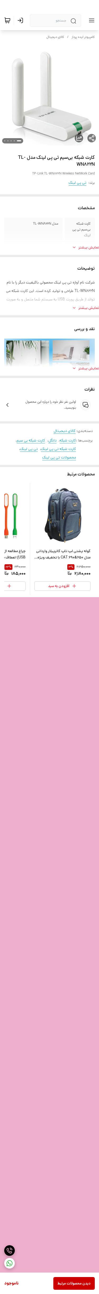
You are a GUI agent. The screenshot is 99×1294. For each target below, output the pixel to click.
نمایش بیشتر (88, 247)
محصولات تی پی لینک (59, 457)
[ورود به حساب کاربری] (21, 20)
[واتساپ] (9, 1263)
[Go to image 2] (14, 140)
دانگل (52, 440)
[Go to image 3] (11, 140)
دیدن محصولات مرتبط (74, 1283)
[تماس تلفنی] (9, 1250)
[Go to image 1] (19, 140)
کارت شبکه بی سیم (31, 440)
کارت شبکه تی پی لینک (58, 449)
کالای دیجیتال (55, 37)
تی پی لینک (77, 182)
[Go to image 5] (4, 140)
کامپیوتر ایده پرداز (83, 37)
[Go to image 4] (7, 140)
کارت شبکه (68, 440)
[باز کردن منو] (90, 20)
